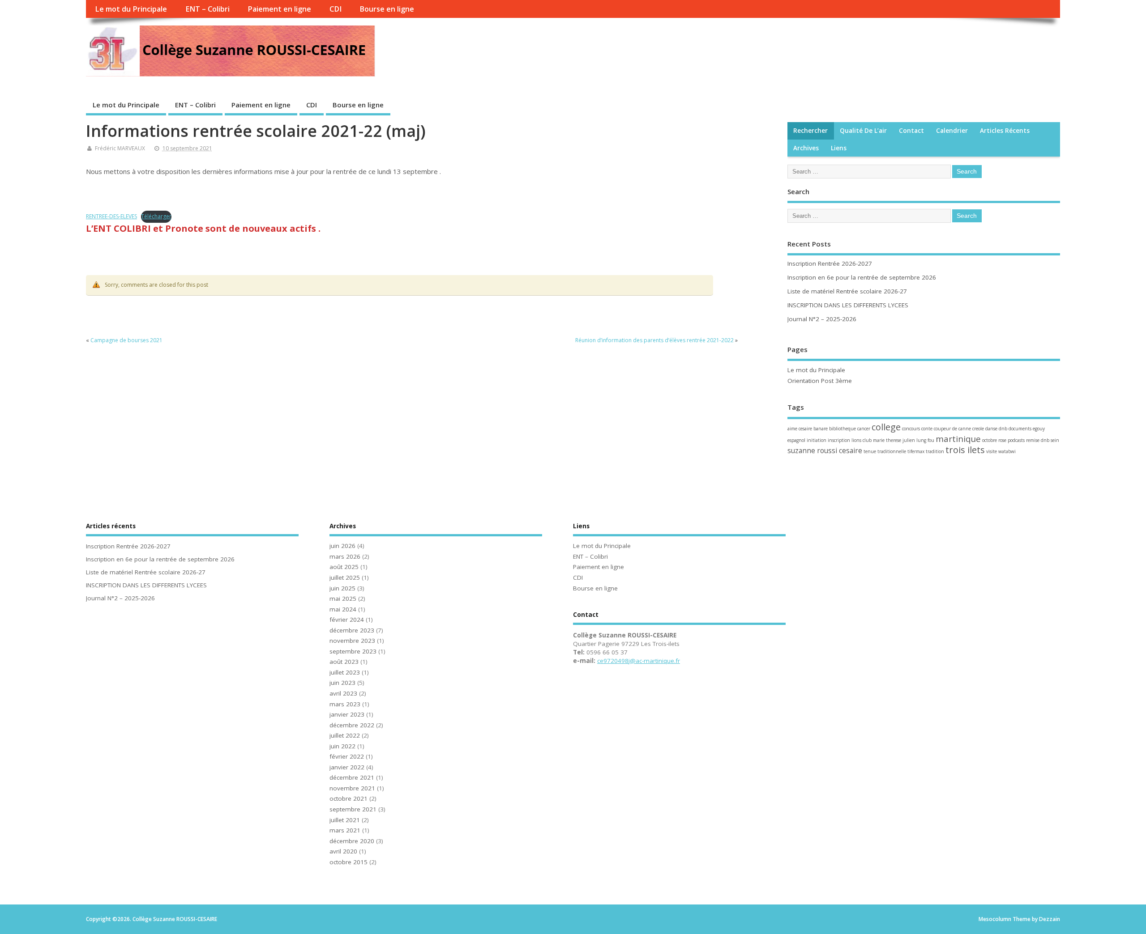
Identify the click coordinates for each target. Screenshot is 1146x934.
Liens (839, 148)
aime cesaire (799, 428)
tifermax (915, 451)
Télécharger (156, 216)
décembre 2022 (351, 725)
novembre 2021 (352, 788)
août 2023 (344, 662)
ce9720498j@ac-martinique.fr (638, 661)
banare (820, 428)
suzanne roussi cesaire (824, 450)
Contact (911, 131)
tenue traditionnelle (885, 451)
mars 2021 (344, 830)
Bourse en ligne (386, 9)
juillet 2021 (344, 820)
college (886, 427)
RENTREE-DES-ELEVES (111, 216)
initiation (816, 440)
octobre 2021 (348, 798)
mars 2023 (344, 704)
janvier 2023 (346, 714)
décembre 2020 (351, 841)
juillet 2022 (344, 735)
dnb (1003, 428)
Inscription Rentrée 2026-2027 (829, 263)
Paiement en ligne (279, 9)
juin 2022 (342, 746)
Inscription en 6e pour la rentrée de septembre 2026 (861, 277)
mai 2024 (342, 609)
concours (911, 428)
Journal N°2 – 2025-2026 (821, 319)
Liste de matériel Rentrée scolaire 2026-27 (847, 291)
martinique (958, 438)
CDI (335, 9)
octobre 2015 (348, 862)
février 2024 (346, 620)
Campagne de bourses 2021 (126, 340)
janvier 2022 (346, 767)
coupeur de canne (952, 428)
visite (991, 451)
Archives (806, 148)
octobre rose (994, 440)
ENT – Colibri (207, 9)
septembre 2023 (352, 651)
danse (991, 428)
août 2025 (344, 567)
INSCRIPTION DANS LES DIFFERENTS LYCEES (847, 305)
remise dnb (1037, 440)
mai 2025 (342, 598)
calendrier (952, 131)
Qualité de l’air (863, 131)
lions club (861, 440)
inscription (839, 440)
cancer (863, 428)
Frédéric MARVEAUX (120, 148)
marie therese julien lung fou (903, 440)
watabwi (1007, 451)
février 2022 (346, 756)
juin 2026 (342, 546)
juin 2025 (342, 588)
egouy (1039, 428)
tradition (935, 451)
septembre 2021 (352, 809)
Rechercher (810, 131)
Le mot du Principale (131, 9)
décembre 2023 (351, 630)
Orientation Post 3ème (819, 381)
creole (978, 428)
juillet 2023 (344, 672)
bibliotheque (842, 428)
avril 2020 (343, 851)
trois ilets (965, 450)
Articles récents (1005, 131)
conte (926, 428)
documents (1020, 428)
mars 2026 (344, 556)
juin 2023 (342, 683)
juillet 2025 (344, 577)
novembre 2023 (352, 641)
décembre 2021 (351, 777)
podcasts (1016, 440)
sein (1055, 440)
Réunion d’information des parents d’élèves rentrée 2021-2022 (654, 340)
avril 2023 (343, 693)
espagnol (796, 440)
